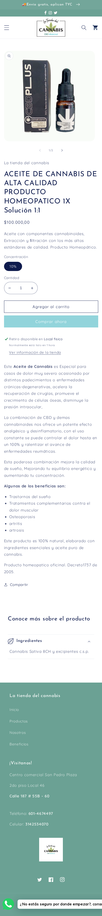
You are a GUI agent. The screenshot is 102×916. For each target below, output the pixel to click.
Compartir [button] (19, 584)
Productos (18, 721)
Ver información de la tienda (35, 352)
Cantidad (11, 278)
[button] (6, 27)
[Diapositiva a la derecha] (62, 150)
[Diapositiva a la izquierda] (40, 150)
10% (13, 266)
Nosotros (17, 732)
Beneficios (18, 744)
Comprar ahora (51, 321)
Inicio (14, 709)
